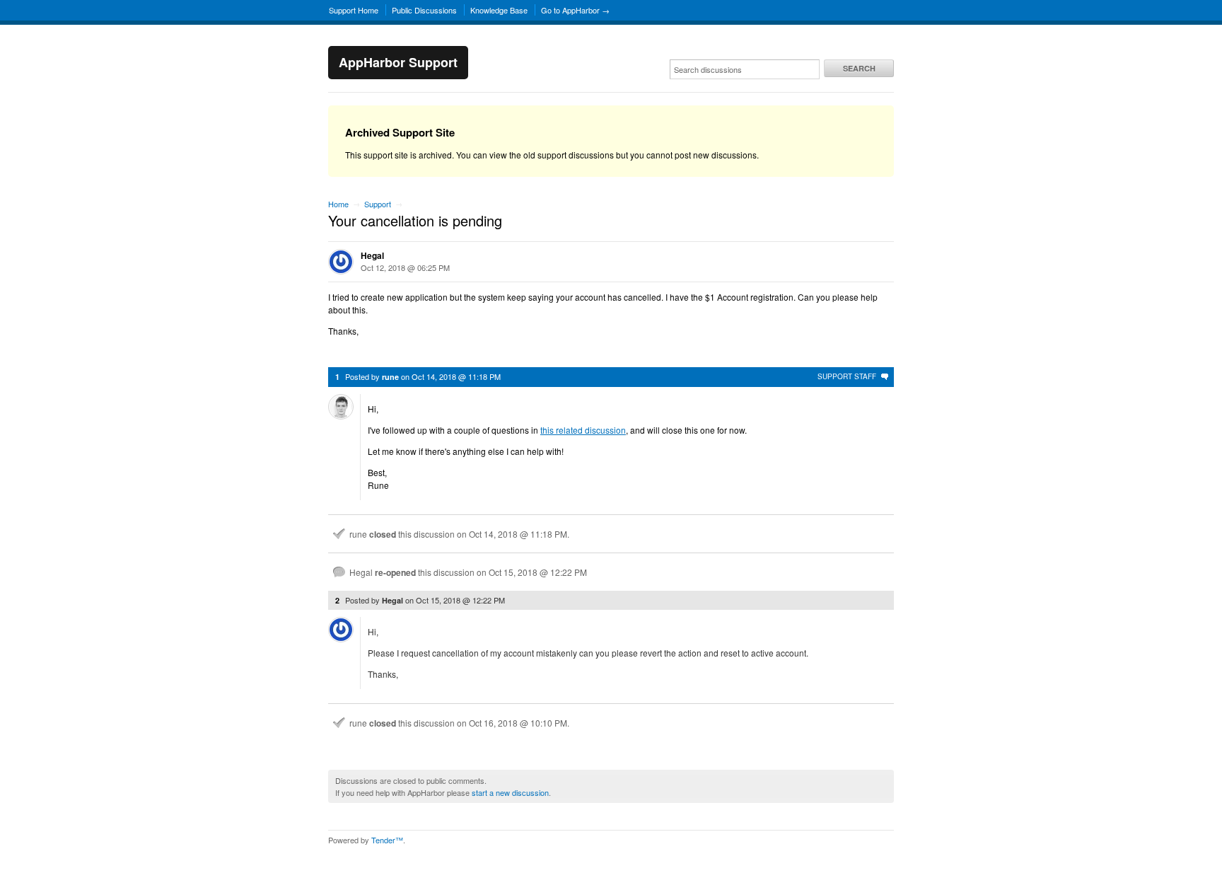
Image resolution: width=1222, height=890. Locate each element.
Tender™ (387, 839)
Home (338, 203)
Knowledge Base (499, 10)
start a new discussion (510, 792)
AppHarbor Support (398, 62)
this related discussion (583, 430)
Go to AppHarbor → (575, 10)
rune (390, 376)
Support (377, 203)
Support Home (353, 10)
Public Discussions (424, 10)
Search (859, 68)
